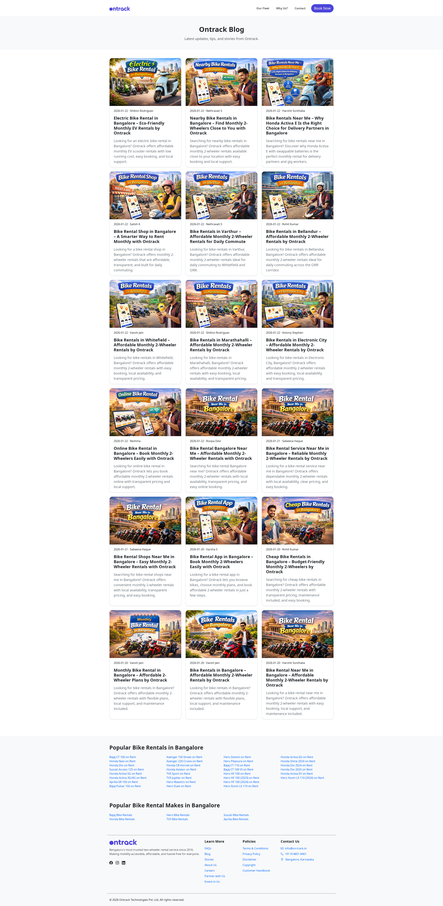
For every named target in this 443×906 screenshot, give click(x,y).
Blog (207, 854)
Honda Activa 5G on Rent (125, 774)
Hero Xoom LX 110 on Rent (241, 786)
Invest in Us (212, 882)
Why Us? (282, 8)
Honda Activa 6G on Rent (297, 757)
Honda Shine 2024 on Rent (298, 761)
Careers (210, 870)
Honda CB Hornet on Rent (183, 765)
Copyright (249, 865)
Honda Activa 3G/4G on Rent (128, 778)
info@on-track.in (296, 848)
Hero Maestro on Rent (181, 782)
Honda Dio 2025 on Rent (297, 769)
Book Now (322, 8)
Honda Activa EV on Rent (297, 774)
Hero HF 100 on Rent (237, 774)
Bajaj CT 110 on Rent (237, 765)
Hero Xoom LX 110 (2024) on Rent (302, 778)
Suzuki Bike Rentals (236, 815)
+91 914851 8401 (295, 854)
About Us (211, 865)
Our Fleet (262, 8)
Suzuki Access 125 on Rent (126, 769)
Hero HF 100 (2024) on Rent (241, 782)
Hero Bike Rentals (178, 815)
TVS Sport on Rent (178, 774)
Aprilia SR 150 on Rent (123, 782)
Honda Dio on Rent (121, 765)
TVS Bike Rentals (177, 819)
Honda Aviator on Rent (181, 769)
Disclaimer (249, 859)
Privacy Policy (251, 854)
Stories (209, 859)
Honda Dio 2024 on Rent (297, 765)
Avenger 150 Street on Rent (184, 757)
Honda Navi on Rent (122, 761)
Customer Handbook (256, 870)
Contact (300, 8)
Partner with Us (215, 876)
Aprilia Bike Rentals (236, 819)
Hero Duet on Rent (178, 786)
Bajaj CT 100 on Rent (122, 757)
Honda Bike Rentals (122, 819)
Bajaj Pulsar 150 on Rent (125, 786)
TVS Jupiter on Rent (179, 778)
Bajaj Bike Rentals (120, 815)
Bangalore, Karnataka (299, 859)
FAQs (208, 848)
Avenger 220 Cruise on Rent (184, 761)
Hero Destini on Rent (237, 757)
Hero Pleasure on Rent (238, 761)
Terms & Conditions (255, 848)
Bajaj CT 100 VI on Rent (238, 769)
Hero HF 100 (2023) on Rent (241, 778)
